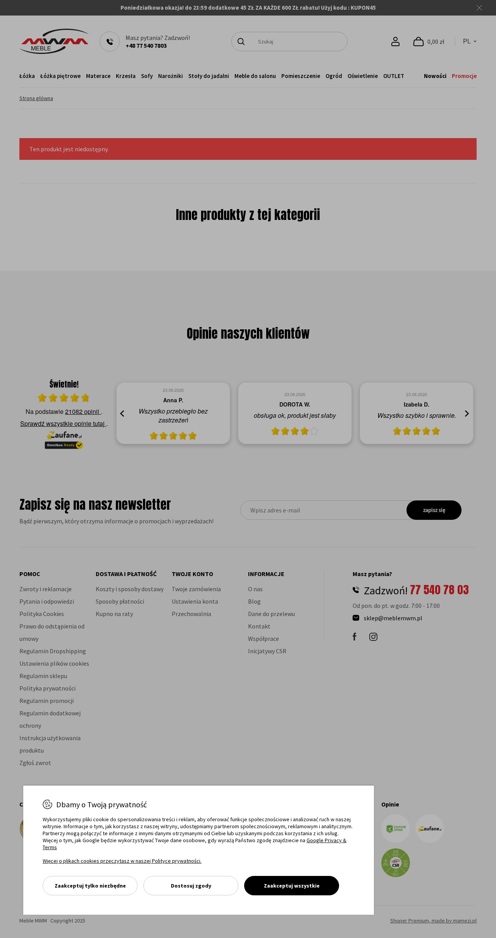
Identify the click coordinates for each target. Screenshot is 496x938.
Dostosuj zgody (191, 885)
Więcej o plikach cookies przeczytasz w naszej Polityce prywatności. (122, 860)
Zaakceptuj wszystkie (292, 885)
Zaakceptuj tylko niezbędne (90, 885)
